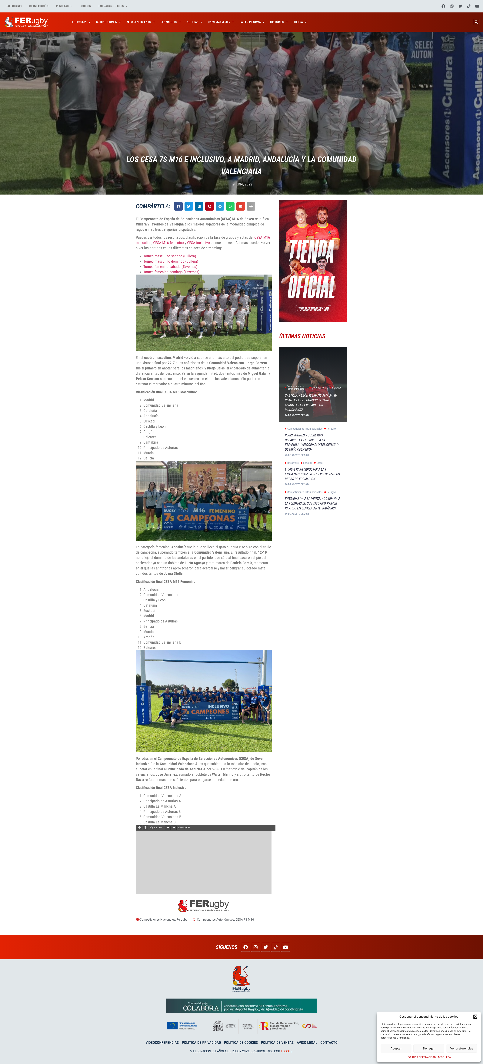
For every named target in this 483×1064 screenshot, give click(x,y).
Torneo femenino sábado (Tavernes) (170, 266)
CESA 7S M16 (244, 919)
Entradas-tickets (111, 6)
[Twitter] (460, 6)
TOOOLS (286, 1051)
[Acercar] (174, 828)
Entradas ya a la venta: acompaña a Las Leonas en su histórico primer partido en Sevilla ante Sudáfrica (312, 503)
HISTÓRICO (277, 22)
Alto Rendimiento (138, 22)
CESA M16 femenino (168, 242)
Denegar (429, 1048)
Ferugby (182, 919)
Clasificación (38, 6)
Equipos (85, 6)
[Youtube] (477, 6)
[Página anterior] (139, 828)
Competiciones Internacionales (296, 387)
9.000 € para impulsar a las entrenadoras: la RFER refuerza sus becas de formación (312, 474)
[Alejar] (168, 828)
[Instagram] (452, 6)
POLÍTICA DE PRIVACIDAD (422, 1057)
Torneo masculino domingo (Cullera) (170, 261)
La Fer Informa (250, 22)
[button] (475, 1017)
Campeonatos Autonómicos (215, 919)
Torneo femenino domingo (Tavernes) (171, 272)
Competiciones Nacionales (157, 919)
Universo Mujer (219, 22)
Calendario (14, 6)
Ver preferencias (461, 1048)
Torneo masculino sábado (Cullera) (169, 256)
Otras (320, 463)
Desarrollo (169, 22)
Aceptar (396, 1048)
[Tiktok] (469, 6)
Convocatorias (320, 387)
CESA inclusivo (198, 242)
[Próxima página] (145, 828)
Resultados (64, 6)
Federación (79, 22)
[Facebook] (443, 6)
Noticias (192, 22)
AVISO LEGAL (445, 1057)
